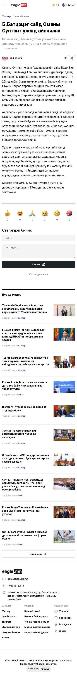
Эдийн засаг (9, 616)
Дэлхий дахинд (11, 627)
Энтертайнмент (11, 632)
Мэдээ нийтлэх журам (37, 627)
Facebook (64, 617)
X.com (62, 631)
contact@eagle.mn (18, 579)
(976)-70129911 (16, 585)
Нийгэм (6, 621)
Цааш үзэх (36, 554)
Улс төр (6, 16)
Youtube (64, 611)
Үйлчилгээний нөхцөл (36, 621)
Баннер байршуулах (36, 616)
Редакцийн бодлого (36, 632)
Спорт (5, 637)
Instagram (65, 624)
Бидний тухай (32, 611)
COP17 (21, 395)
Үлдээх (36, 264)
